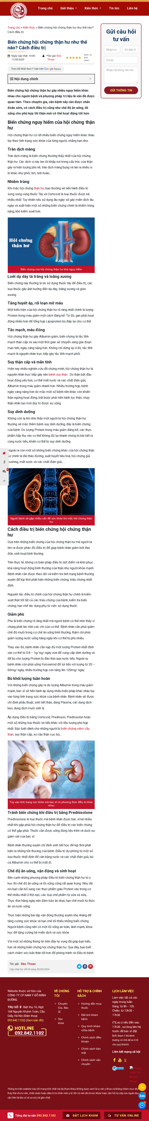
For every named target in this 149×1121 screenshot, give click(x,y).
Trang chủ (45, 8)
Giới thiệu (67, 8)
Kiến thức (92, 8)
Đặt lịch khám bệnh (89, 1017)
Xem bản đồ (34, 1020)
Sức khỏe (61, 1021)
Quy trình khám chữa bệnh (90, 1028)
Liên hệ (132, 8)
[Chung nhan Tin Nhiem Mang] (135, 1074)
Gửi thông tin (121, 90)
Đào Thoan (28, 964)
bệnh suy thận (58, 374)
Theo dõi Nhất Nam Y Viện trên (27, 68)
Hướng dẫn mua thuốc (91, 1005)
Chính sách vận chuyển (90, 1062)
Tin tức (114, 8)
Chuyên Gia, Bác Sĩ (63, 1007)
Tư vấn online (126, 1115)
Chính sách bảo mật (91, 1050)
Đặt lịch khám (85, 1115)
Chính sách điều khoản (91, 1039)
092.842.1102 (16, 1020)
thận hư (39, 188)
